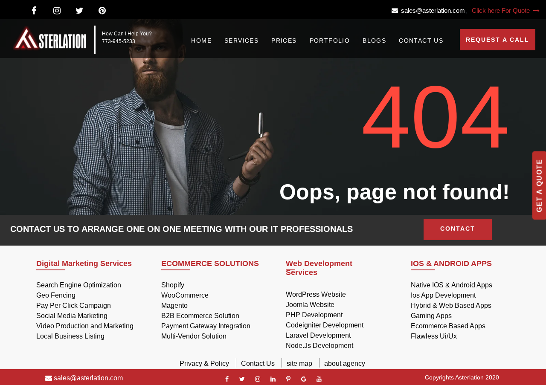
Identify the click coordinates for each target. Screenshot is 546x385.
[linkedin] (273, 379)
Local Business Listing (70, 336)
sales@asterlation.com (431, 10)
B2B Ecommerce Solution (200, 315)
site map (299, 363)
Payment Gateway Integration (205, 326)
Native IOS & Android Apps (451, 285)
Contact (457, 228)
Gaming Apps (431, 315)
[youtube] (319, 379)
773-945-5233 (118, 41)
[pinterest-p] (288, 379)
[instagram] (258, 379)
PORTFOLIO (330, 40)
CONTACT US (421, 40)
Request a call (497, 39)
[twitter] (242, 379)
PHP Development (314, 314)
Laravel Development (318, 335)
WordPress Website (316, 294)
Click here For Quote (501, 10)
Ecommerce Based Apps (448, 326)
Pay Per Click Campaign (73, 305)
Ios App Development (443, 295)
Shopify (172, 285)
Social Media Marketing (71, 315)
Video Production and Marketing (85, 326)
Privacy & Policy (204, 363)
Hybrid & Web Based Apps (451, 305)
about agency (344, 363)
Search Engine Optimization (78, 285)
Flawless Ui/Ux (434, 336)
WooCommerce (185, 295)
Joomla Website (310, 304)
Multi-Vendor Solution (194, 336)
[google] (304, 379)
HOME (201, 40)
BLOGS (374, 40)
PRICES (283, 40)
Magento (174, 305)
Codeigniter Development (324, 325)
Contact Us (258, 363)
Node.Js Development (319, 345)
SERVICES (241, 40)
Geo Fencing (56, 295)
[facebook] (227, 379)
